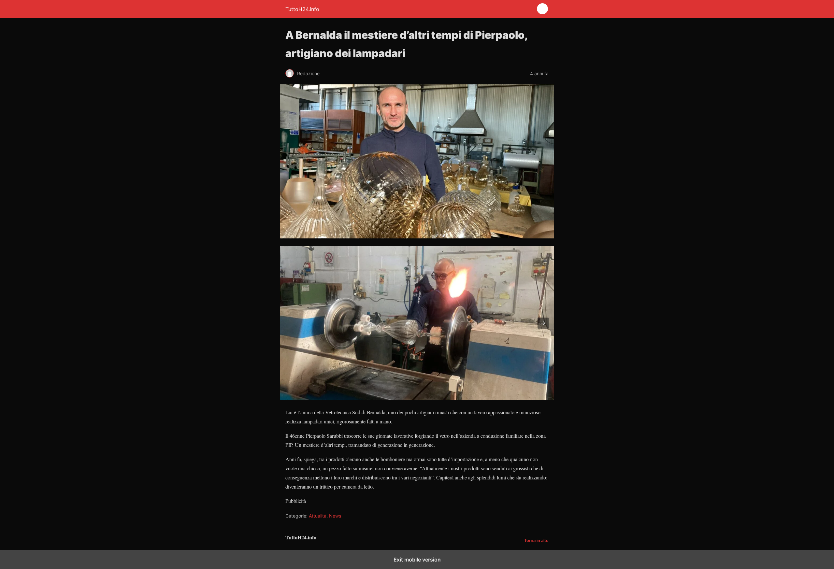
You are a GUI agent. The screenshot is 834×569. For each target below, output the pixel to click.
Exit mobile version (417, 559)
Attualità (317, 516)
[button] (543, 323)
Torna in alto (536, 540)
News (335, 516)
